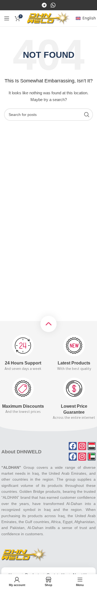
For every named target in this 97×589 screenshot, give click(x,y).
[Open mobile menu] (6, 18)
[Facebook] (44, 5)
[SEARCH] (87, 114)
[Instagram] (53, 5)
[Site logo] (48, 18)
